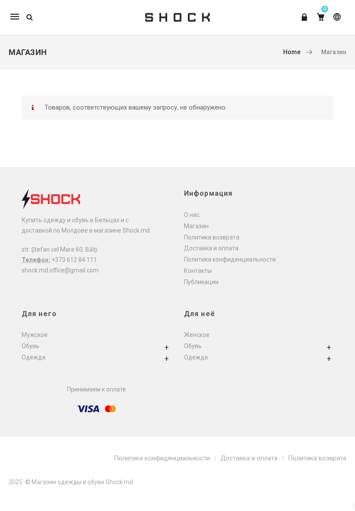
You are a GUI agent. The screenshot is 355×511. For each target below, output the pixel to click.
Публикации (201, 281)
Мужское (35, 334)
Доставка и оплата (211, 248)
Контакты (198, 270)
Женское (197, 334)
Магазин (196, 226)
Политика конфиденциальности (230, 259)
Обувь (30, 346)
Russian (335, 21)
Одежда (33, 357)
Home (292, 52)
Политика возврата (211, 237)
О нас (192, 214)
